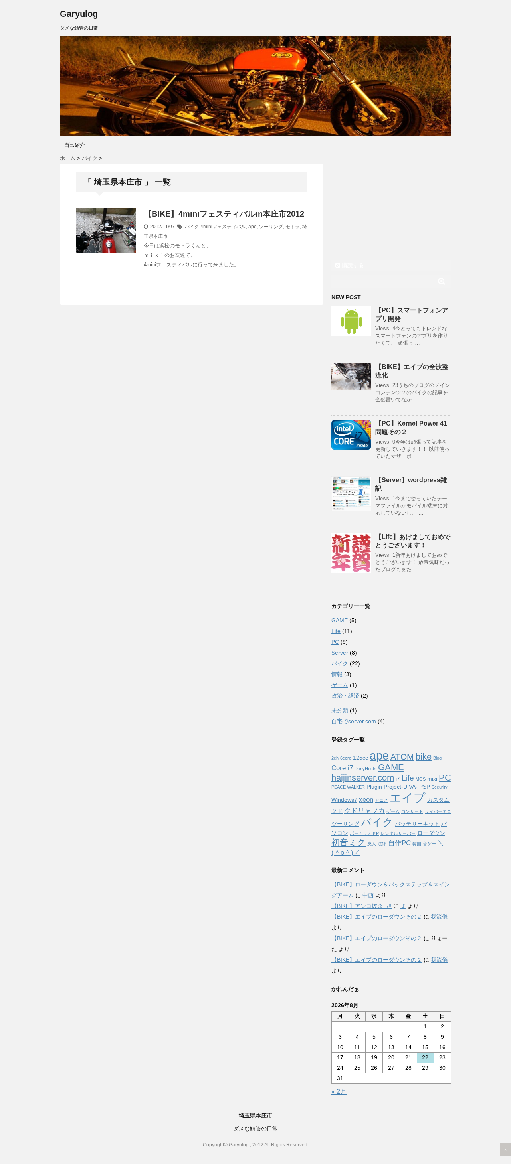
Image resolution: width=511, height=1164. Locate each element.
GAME (339, 620)
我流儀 (439, 916)
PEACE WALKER (348, 787)
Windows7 (344, 800)
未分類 (339, 710)
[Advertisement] (391, 205)
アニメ (381, 800)
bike (424, 757)
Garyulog (79, 14)
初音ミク (348, 842)
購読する (352, 265)
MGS (421, 779)
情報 (337, 674)
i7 (398, 778)
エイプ (408, 797)
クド (337, 811)
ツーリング (271, 226)
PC (335, 642)
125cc (360, 757)
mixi (432, 778)
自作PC (399, 843)
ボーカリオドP (364, 833)
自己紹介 (74, 145)
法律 (382, 843)
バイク (192, 226)
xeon (366, 799)
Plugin (374, 786)
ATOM (402, 756)
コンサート (412, 811)
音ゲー (429, 843)
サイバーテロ (438, 811)
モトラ (292, 226)
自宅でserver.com (353, 721)
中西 (368, 895)
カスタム (438, 800)
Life (336, 631)
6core (345, 758)
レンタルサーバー (398, 833)
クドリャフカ (364, 811)
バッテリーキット (417, 824)
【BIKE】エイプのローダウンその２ (376, 916)
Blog (437, 758)
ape (252, 226)
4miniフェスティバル (223, 226)
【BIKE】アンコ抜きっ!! (361, 906)
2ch (335, 758)
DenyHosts (365, 768)
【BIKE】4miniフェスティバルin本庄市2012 (224, 213)
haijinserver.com (362, 778)
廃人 (371, 843)
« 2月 (339, 1091)
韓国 (416, 843)
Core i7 (342, 768)
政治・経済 (345, 695)
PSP (424, 786)
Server (339, 652)
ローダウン (431, 833)
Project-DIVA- (401, 786)
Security (440, 787)
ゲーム (339, 685)
